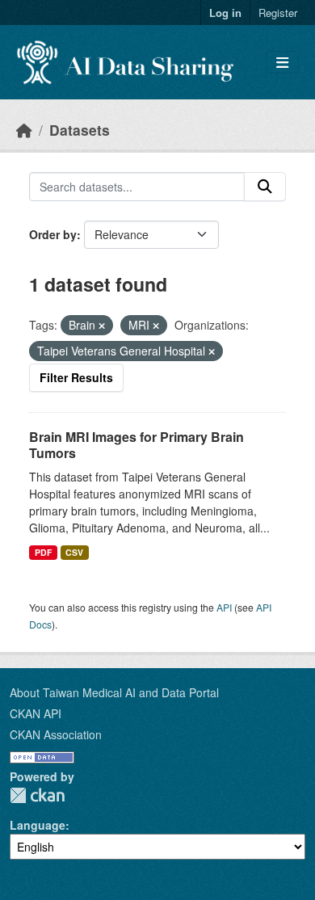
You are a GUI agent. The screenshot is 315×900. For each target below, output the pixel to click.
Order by (53, 234)
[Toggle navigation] (282, 62)
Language (37, 825)
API (224, 607)
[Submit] (265, 186)
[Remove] (102, 325)
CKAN (37, 795)
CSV (74, 552)
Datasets (79, 130)
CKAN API (35, 713)
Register (277, 12)
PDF (43, 552)
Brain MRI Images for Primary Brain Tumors (136, 445)
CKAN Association (56, 734)
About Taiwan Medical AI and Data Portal (114, 692)
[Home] (24, 130)
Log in (225, 12)
